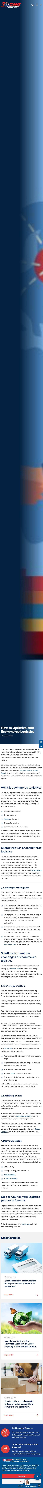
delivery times (15, 969)
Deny (21, 1482)
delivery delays (36, 870)
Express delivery (9, 1175)
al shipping (27, 1116)
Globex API (8, 1049)
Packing (7, 819)
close (39, 1485)
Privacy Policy (21, 1485)
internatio (19, 1116)
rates (13, 1073)
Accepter (21, 1476)
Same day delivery (10, 1178)
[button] (37, 5)
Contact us (26, 1224)
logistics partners (10, 944)
